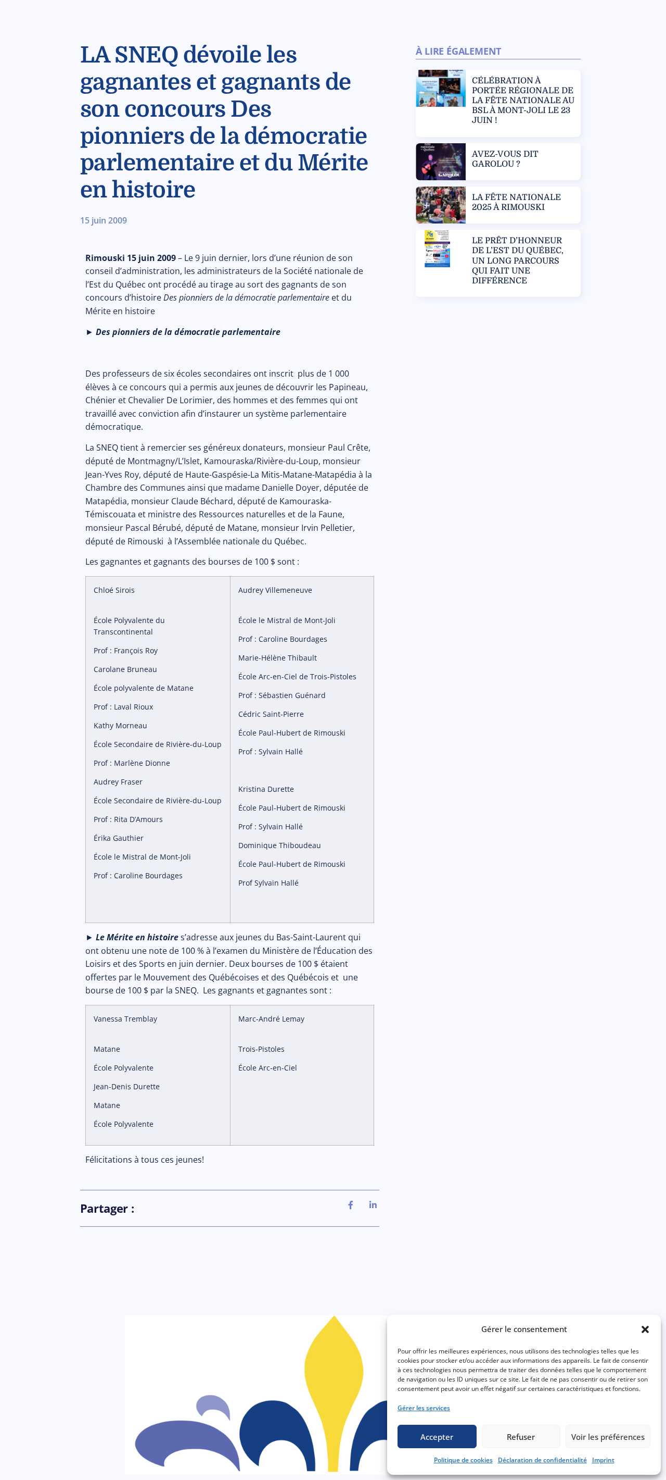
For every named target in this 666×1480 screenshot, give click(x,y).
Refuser (521, 1437)
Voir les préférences (608, 1437)
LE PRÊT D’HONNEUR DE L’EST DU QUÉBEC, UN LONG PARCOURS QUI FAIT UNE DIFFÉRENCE (517, 260)
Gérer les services (424, 1407)
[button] (645, 1329)
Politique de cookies (463, 1460)
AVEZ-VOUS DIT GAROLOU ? (505, 159)
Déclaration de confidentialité (542, 1460)
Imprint (603, 1460)
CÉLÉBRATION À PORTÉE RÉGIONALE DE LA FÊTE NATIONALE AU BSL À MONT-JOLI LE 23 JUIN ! (523, 101)
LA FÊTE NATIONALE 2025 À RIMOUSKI (516, 202)
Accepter (436, 1437)
